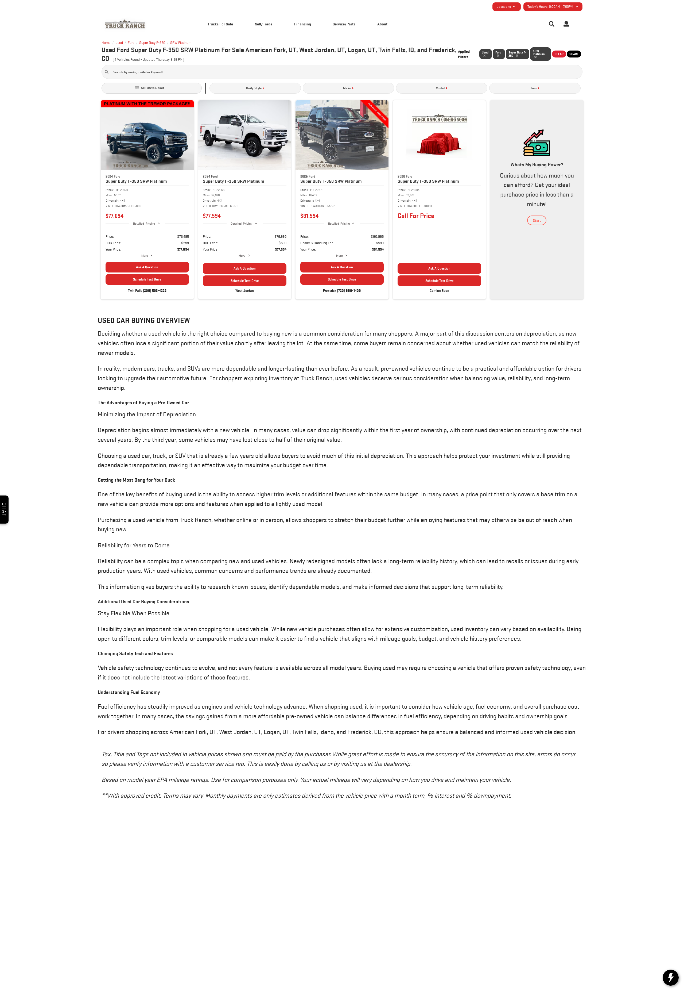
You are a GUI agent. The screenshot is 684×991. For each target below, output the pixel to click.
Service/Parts (344, 24)
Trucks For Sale (220, 24)
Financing (302, 24)
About (382, 24)
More (144, 255)
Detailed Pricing (144, 223)
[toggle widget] (671, 978)
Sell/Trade (263, 24)
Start (537, 220)
